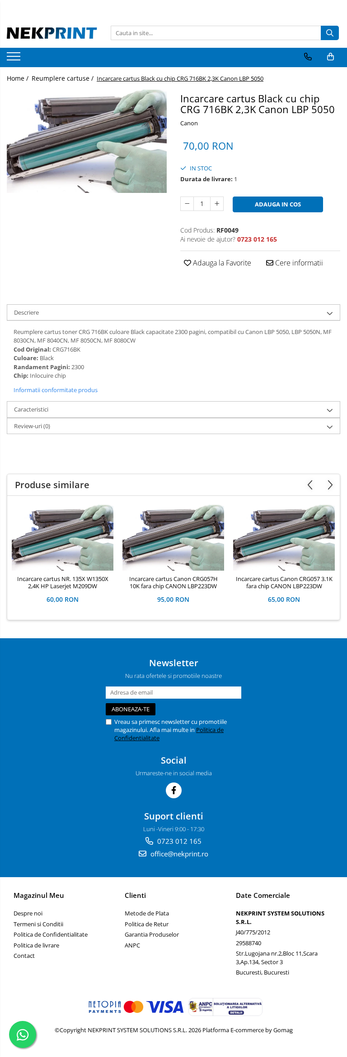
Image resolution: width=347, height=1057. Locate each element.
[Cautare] (330, 33)
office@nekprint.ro (178, 853)
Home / (18, 78)
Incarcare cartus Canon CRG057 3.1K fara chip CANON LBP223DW (284, 582)
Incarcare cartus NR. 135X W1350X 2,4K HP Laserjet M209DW (62, 582)
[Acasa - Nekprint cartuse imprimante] (52, 33)
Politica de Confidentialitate (51, 934)
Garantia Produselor (152, 934)
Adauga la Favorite (221, 263)
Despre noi (28, 913)
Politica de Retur (147, 924)
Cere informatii (298, 263)
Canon (189, 123)
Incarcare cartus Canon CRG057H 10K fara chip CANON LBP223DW (173, 582)
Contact (24, 956)
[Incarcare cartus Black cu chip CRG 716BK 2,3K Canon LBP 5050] (87, 141)
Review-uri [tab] (32, 426)
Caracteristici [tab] (31, 409)
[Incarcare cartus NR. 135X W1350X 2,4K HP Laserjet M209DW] (62, 538)
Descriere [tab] (26, 312)
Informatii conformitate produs (56, 390)
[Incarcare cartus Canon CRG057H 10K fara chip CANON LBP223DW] (173, 538)
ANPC (132, 945)
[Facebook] (174, 790)
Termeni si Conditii (38, 924)
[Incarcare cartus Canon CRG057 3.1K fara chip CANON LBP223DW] (284, 538)
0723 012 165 (178, 841)
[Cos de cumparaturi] (330, 57)
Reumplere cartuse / (63, 78)
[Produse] (15, 59)
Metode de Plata (147, 913)
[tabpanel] (87, 141)
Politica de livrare (36, 945)
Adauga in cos (278, 204)
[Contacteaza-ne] (308, 57)
